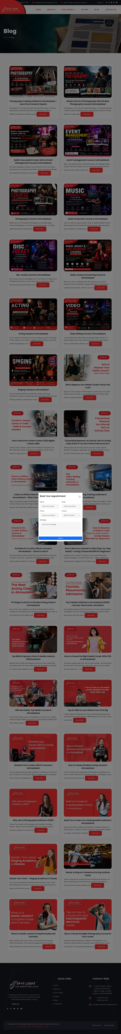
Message (43, 520)
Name (42, 502)
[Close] (79, 496)
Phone (42, 511)
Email (63, 502)
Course (64, 511)
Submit (60, 538)
